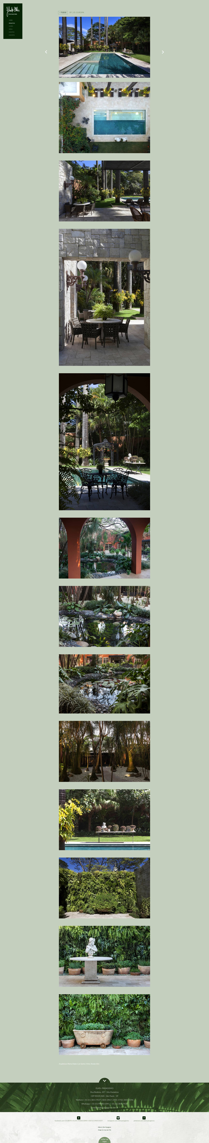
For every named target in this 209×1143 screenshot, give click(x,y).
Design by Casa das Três (104, 1130)
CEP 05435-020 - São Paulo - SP (104, 1096)
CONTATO (12, 35)
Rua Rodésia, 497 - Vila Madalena (104, 1092)
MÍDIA (10, 29)
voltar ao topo (104, 1140)
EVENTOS (11, 32)
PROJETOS (12, 23)
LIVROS (11, 26)
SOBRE (11, 20)
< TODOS (63, 12)
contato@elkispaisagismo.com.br (104, 1108)
